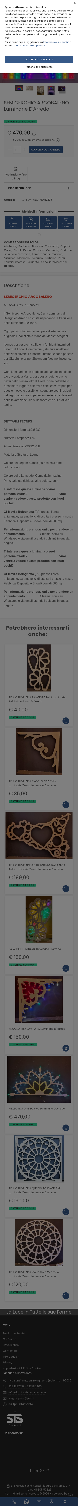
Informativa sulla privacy (30, 45)
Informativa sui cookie (56, 42)
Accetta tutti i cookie (39, 59)
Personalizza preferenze (39, 66)
